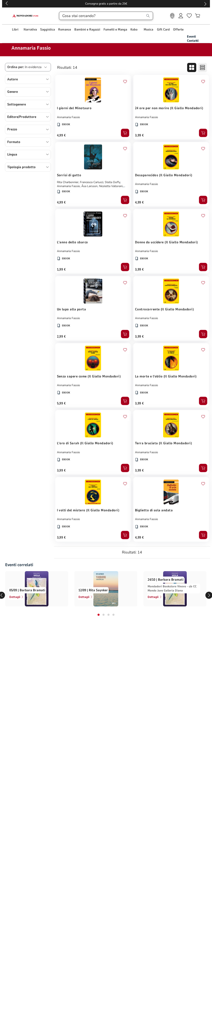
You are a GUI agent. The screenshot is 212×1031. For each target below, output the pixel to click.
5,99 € (61, 403)
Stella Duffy (112, 182)
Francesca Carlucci (91, 182)
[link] (172, 15)
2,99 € (61, 336)
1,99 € (61, 269)
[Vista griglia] (191, 67)
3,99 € (139, 135)
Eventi (191, 36)
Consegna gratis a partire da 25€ (145, 4)
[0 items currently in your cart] (197, 15)
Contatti (193, 41)
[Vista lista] (202, 67)
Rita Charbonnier (67, 182)
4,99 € (61, 135)
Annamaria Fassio (68, 117)
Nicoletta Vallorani (111, 186)
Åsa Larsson (89, 186)
